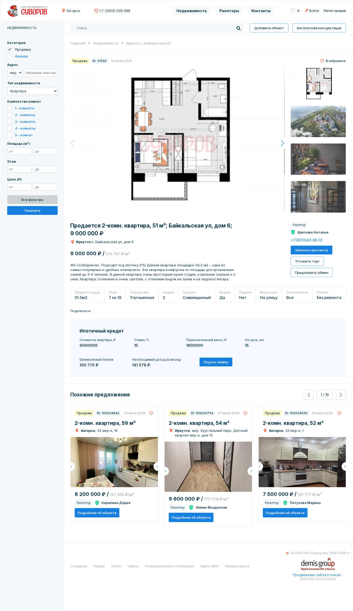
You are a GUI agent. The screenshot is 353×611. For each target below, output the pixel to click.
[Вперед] (156, 466)
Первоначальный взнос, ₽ (206, 340)
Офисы (133, 566)
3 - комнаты (25, 121)
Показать (33, 210)
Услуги (116, 566)
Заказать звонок (237, 566)
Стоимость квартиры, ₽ (98, 340)
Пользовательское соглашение (169, 566)
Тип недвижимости (23, 83)
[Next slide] (341, 394)
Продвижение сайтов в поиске (317, 575)
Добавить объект (269, 28)
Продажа (23, 49)
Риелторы (229, 11)
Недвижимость (192, 11)
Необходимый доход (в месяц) (156, 359)
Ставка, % (141, 340)
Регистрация (335, 11)
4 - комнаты (25, 128)
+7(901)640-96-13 (306, 240)
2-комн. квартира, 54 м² (199, 423)
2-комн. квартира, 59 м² (105, 423)
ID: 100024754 (202, 413)
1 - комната (24, 108)
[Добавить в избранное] (151, 413)
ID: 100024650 (296, 413)
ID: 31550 (100, 61)
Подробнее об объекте (97, 513)
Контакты (261, 11)
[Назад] (73, 466)
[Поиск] (238, 28)
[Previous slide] (309, 394)
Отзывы (99, 566)
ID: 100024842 (108, 413)
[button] (282, 143)
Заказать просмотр (311, 250)
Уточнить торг (307, 261)
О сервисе (78, 566)
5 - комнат (24, 135)
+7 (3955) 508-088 (114, 11)
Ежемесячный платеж (96, 359)
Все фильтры (32, 200)
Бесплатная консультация (319, 28)
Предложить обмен (311, 272)
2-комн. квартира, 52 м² (293, 423)
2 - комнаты (25, 115)
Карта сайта (209, 566)
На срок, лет (254, 340)
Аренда (21, 56)
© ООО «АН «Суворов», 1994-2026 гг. (320, 553)
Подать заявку (216, 362)
